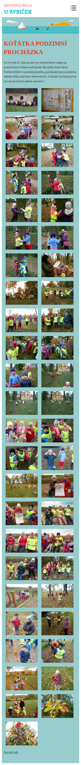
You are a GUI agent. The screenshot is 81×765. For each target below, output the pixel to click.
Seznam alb (11, 752)
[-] (22, 100)
